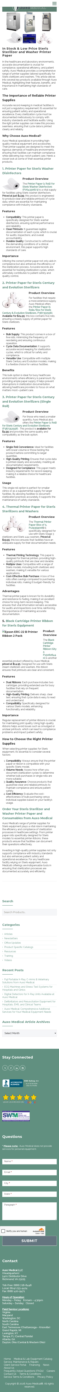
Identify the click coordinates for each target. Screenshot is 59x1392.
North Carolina (10, 1321)
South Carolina (10, 1324)
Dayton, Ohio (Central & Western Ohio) (23, 1342)
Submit (29, 1241)
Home (7, 1358)
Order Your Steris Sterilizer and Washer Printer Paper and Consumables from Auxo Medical (27, 813)
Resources (10, 951)
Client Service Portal (15, 1364)
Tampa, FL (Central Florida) (17, 1336)
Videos (8, 960)
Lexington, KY (10, 1333)
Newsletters (11, 938)
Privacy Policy (45, 1376)
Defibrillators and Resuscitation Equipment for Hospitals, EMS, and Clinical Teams (29, 1003)
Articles (8, 934)
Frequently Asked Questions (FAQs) (24, 1370)
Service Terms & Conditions (19, 1376)
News (46, 1364)
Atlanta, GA (8, 1339)
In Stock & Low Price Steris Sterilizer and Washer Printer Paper (26, 52)
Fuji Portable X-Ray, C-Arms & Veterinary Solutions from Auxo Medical (25, 981)
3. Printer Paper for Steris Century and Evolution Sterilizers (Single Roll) (28, 401)
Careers (51, 1370)
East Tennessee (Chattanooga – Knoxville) (26, 1327)
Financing (34, 1364)
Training (8, 955)
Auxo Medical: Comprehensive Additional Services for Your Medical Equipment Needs (26, 1010)
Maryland (7, 1315)
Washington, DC (11, 1318)
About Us (9, 1367)
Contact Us (10, 1373)
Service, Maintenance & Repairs (21, 1361)
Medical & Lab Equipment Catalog (33, 1358)
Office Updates (12, 942)
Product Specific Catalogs (18, 947)
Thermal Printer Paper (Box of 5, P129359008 (40, 524)
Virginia (6, 1312)
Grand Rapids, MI (11, 1330)
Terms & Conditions (30, 1373)
